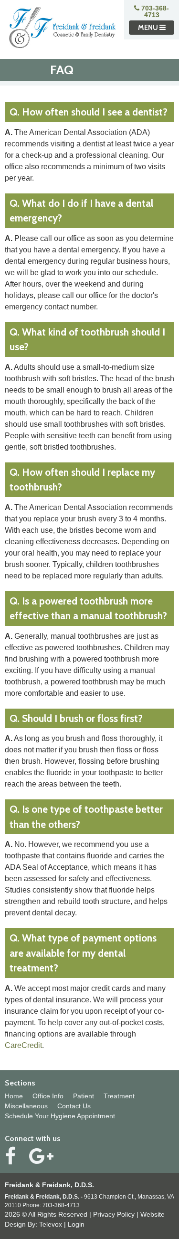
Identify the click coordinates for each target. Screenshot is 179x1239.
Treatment (119, 1096)
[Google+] (41, 1156)
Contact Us (74, 1106)
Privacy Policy (114, 1214)
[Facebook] (10, 1156)
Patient (83, 1096)
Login (76, 1224)
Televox (50, 1224)
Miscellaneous (26, 1106)
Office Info (47, 1096)
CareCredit (23, 1045)
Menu (148, 27)
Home (14, 1096)
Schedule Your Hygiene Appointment (60, 1116)
